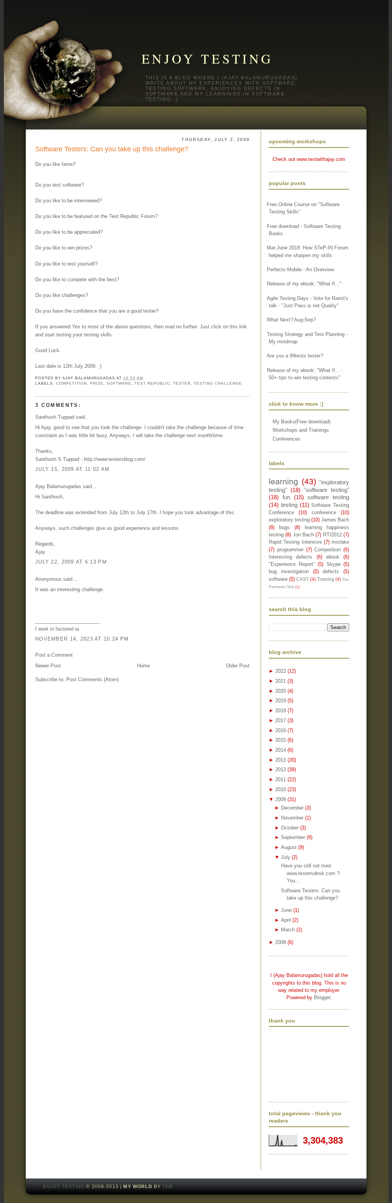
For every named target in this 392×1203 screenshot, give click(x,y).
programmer (290, 549)
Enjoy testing (207, 58)
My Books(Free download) (301, 421)
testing (289, 505)
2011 (280, 779)
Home (143, 666)
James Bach (335, 520)
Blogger (322, 997)
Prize (96, 383)
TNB (167, 1186)
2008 (280, 942)
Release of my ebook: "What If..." (304, 284)
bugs (284, 527)
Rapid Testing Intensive (295, 542)
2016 (280, 730)
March (288, 930)
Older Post (238, 666)
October (290, 828)
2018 (280, 710)
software (118, 383)
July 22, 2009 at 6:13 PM (71, 562)
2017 (280, 720)
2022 (280, 671)
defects (331, 571)
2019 (280, 700)
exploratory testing (289, 520)
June (286, 910)
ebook (333, 557)
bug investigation (289, 571)
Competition (71, 383)
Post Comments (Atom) (92, 679)
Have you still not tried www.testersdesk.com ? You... (310, 873)
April (286, 920)
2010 (280, 789)
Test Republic (152, 383)
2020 (280, 691)
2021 (280, 681)
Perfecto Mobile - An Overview (300, 269)
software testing (328, 497)
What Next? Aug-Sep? (291, 320)
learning (283, 481)
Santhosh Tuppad (54, 417)
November (292, 818)
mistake (340, 542)
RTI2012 (332, 535)
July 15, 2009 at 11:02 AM (72, 469)
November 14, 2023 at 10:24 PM (82, 639)
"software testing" (326, 490)
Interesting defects (290, 557)
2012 (280, 769)
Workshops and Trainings (301, 430)
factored (65, 629)
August (289, 847)
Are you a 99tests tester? (295, 356)
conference (324, 512)
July (285, 857)
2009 (280, 799)
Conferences (287, 439)
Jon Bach (303, 535)
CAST (302, 579)
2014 (280, 750)
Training (325, 579)
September (293, 837)
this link (238, 326)
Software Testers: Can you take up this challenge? (111, 149)
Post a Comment (54, 655)
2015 (280, 740)
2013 (280, 760)
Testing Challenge (218, 383)
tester (182, 383)
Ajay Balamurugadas (58, 486)
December (292, 808)
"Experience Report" (292, 564)
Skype (334, 564)
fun (286, 497)
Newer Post (48, 666)
